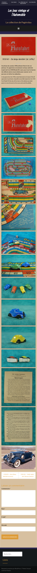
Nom (3, 509)
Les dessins (32, 2)
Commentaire (5, 488)
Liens (5, 559)
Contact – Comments (5, 2)
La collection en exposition (23, 2)
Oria (27, 568)
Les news (14, 2)
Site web (4, 525)
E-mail (3, 517)
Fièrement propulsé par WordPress (11, 568)
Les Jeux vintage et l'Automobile (18, 13)
